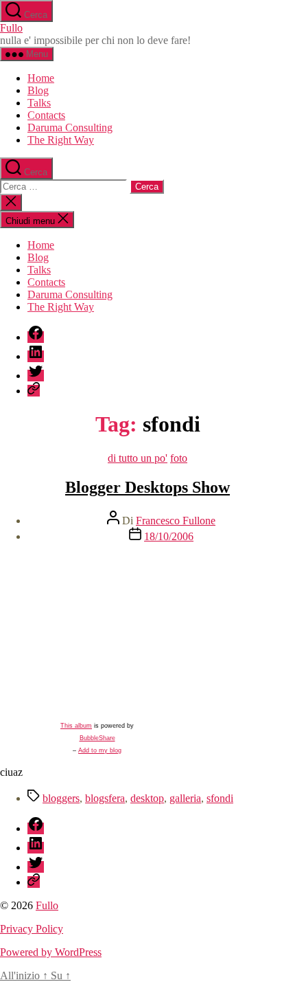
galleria (185, 798)
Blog (38, 90)
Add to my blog (99, 750)
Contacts (46, 115)
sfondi (219, 798)
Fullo (11, 28)
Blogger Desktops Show (147, 487)
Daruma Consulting (70, 127)
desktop (147, 798)
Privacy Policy (31, 929)
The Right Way (60, 140)
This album (76, 725)
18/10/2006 (168, 536)
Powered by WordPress (51, 952)
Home (40, 78)
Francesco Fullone (175, 520)
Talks (39, 103)
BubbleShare (97, 738)
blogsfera (105, 798)
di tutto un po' (137, 458)
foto (178, 458)
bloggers (61, 798)
